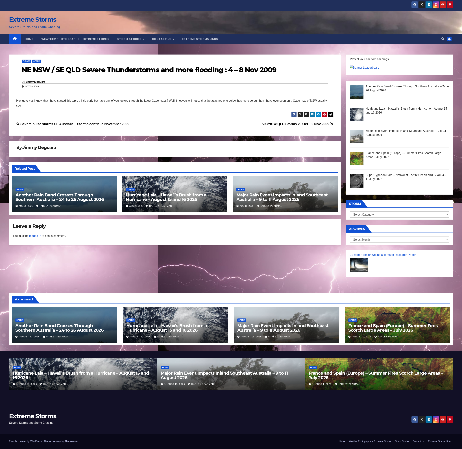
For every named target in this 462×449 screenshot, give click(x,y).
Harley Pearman (50, 206)
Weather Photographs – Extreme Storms (75, 39)
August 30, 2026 (29, 336)
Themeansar (71, 441)
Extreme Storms (32, 19)
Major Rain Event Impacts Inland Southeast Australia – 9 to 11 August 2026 (282, 197)
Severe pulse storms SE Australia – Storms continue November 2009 (74, 124)
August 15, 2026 (251, 336)
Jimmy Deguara (35, 81)
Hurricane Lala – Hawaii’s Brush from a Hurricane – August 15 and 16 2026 (166, 197)
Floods (26, 61)
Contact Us (162, 39)
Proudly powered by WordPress (26, 441)
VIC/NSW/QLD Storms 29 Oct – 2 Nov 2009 (296, 124)
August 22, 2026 (140, 336)
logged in (35, 235)
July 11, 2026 (323, 384)
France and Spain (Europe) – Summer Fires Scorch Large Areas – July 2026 (393, 328)
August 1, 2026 (362, 336)
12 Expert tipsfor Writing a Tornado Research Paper (383, 254)
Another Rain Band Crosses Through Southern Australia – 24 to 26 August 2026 (60, 197)
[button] (442, 38)
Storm (36, 61)
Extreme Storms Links (200, 39)
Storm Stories (129, 39)
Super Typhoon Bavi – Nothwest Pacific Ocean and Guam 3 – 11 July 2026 (377, 375)
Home (29, 39)
